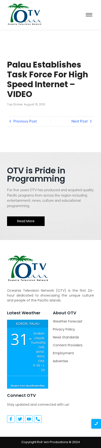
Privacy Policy (64, 329)
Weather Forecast (67, 321)
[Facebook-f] (11, 419)
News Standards (66, 337)
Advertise (60, 361)
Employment (63, 353)
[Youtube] (29, 419)
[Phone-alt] (38, 419)
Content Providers (67, 345)
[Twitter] (19, 419)
